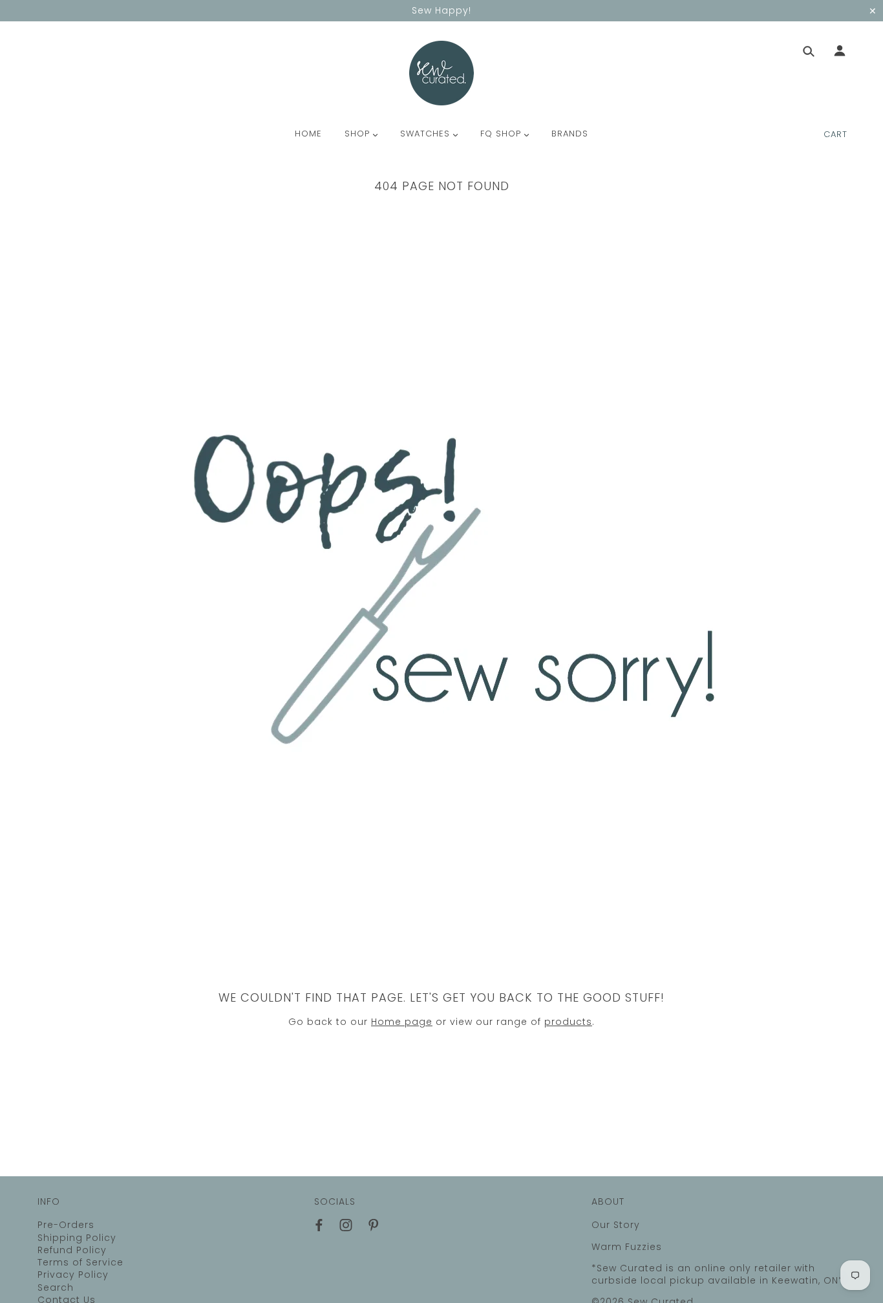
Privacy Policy (73, 1274)
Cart (835, 134)
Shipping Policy (76, 1237)
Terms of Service (80, 1262)
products (568, 1021)
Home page (401, 1021)
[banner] (441, 73)
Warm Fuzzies (626, 1246)
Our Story (615, 1224)
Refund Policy (72, 1250)
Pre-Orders (65, 1224)
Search (55, 1287)
